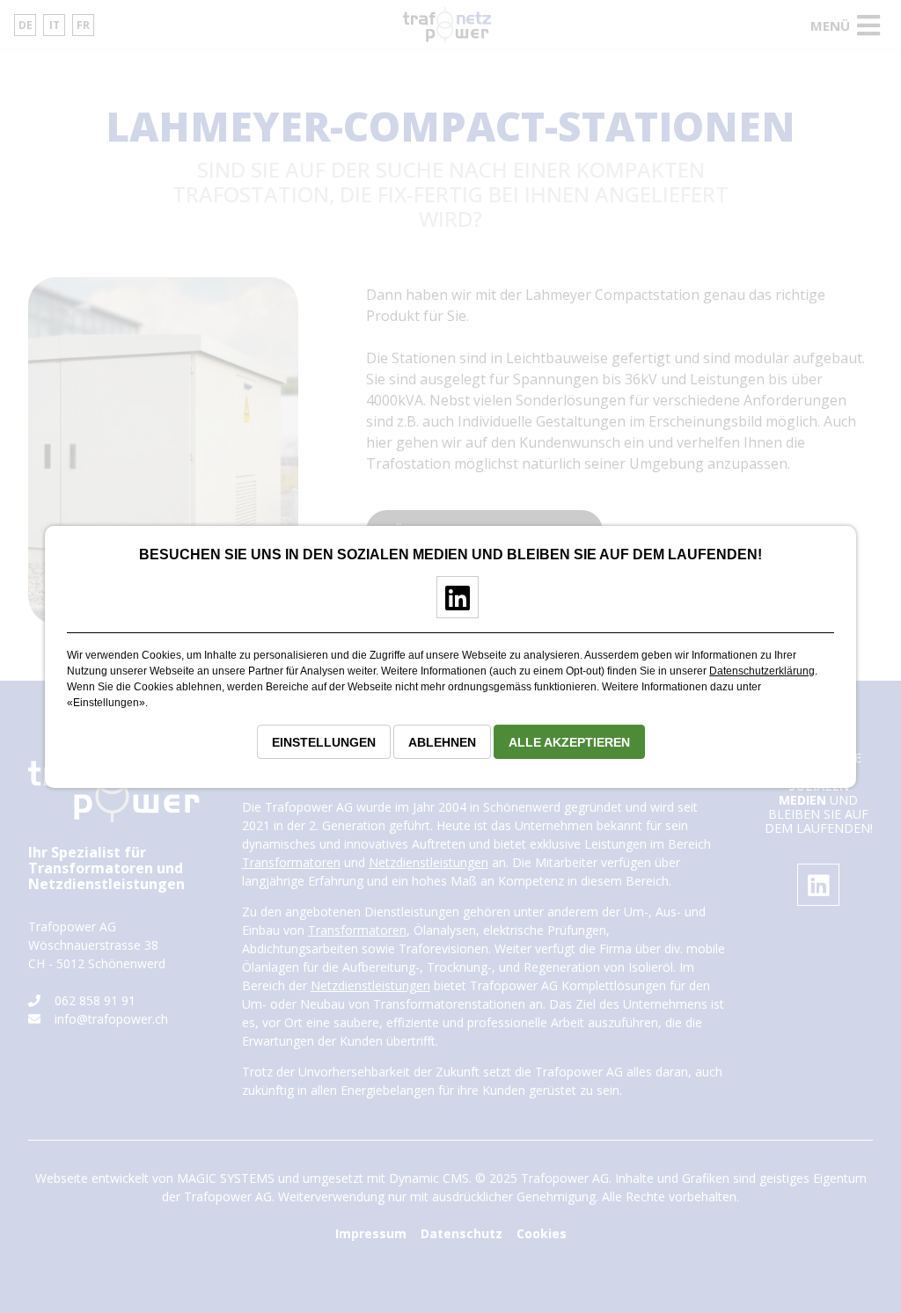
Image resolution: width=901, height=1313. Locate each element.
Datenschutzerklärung (762, 671)
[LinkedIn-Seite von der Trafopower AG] (451, 605)
